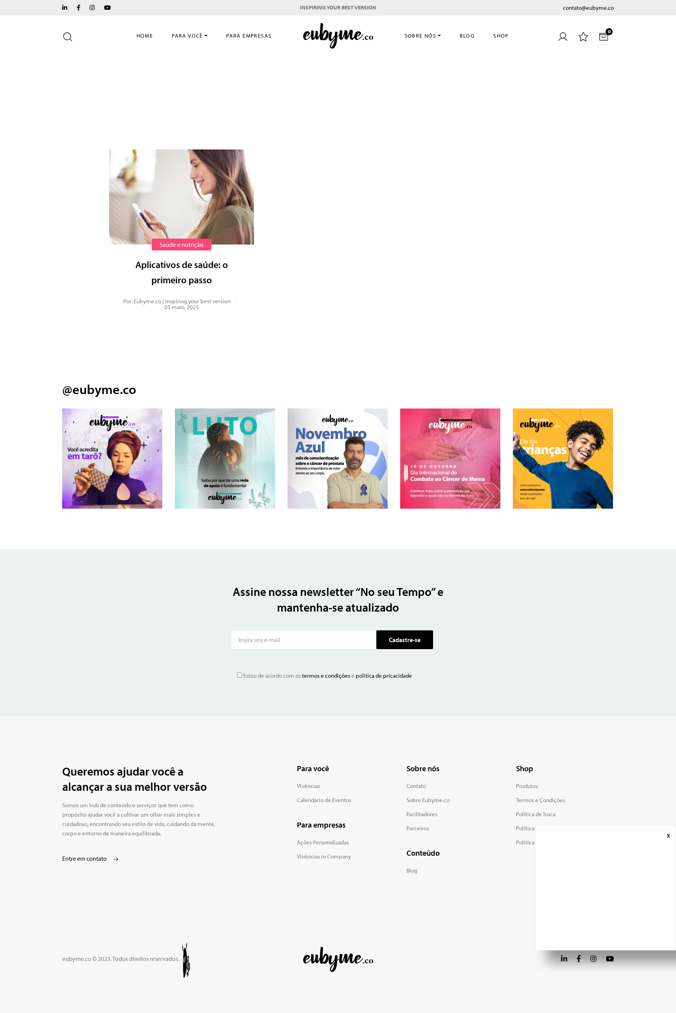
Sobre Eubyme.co (427, 800)
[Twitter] (64, 7)
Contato (416, 786)
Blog (467, 35)
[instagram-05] (563, 458)
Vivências (308, 786)
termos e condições (325, 675)
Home (145, 35)
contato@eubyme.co (588, 7)
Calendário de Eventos (324, 800)
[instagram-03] (338, 458)
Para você (187, 35)
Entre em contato (85, 858)
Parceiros (417, 828)
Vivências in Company (324, 856)
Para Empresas (248, 35)
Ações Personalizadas (323, 842)
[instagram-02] (225, 458)
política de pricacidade (384, 675)
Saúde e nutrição (181, 244)
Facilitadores (421, 814)
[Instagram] (92, 7)
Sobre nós (421, 35)
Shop (501, 35)
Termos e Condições (540, 800)
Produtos (527, 786)
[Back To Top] (654, 991)
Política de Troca (536, 814)
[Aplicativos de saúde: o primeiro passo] (181, 197)
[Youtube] (107, 7)
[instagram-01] (112, 458)
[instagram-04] (450, 458)
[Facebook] (78, 7)
